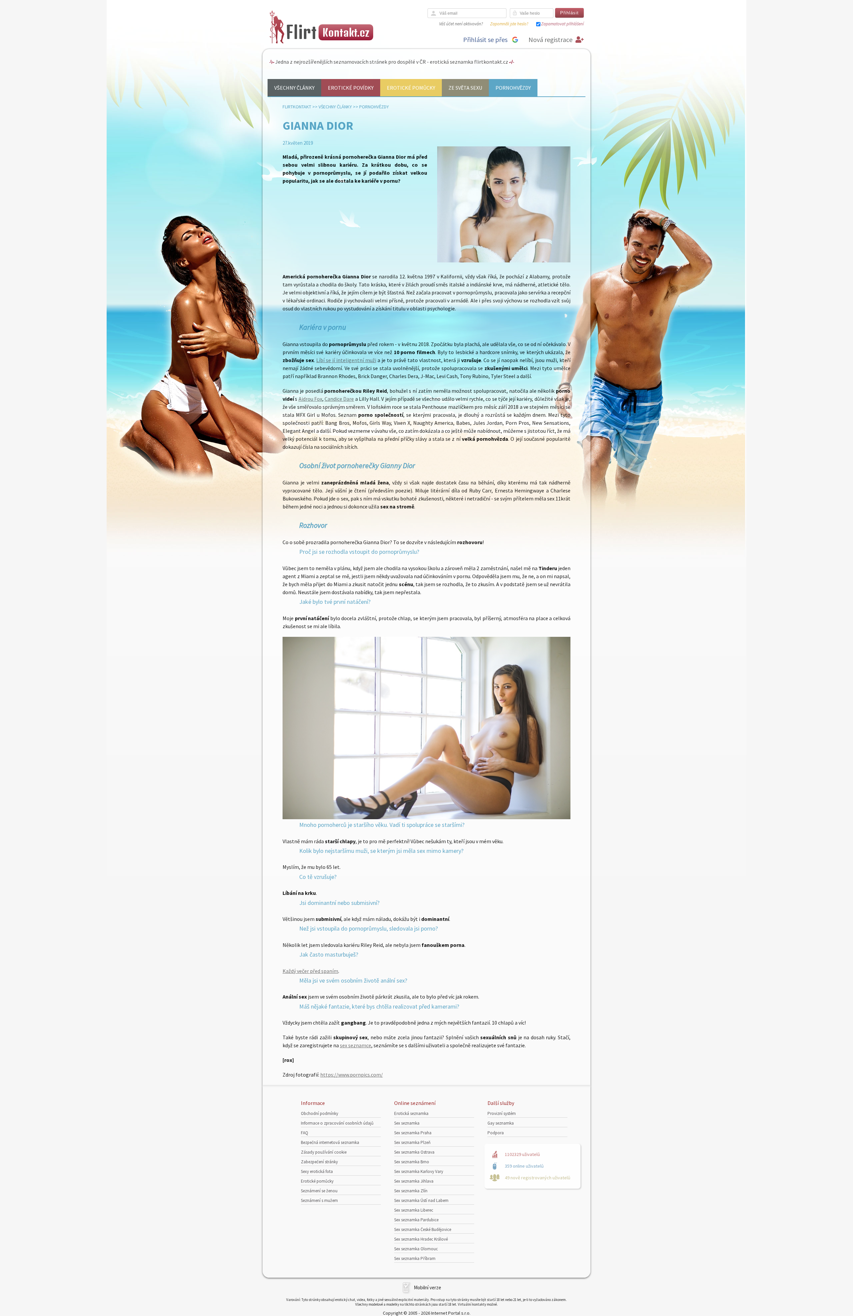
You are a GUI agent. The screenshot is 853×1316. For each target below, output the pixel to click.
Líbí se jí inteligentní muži (346, 360)
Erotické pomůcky (411, 87)
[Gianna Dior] (503, 260)
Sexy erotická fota (317, 1171)
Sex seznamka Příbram (414, 1258)
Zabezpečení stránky (319, 1162)
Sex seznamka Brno (411, 1162)
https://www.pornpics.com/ (351, 1074)
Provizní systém (501, 1113)
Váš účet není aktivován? (461, 24)
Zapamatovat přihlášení (562, 24)
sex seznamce (355, 1045)
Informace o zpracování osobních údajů (337, 1123)
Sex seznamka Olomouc (416, 1249)
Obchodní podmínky (319, 1113)
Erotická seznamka (411, 1113)
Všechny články (294, 87)
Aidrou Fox (310, 398)
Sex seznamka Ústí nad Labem (421, 1200)
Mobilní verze (427, 1287)
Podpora (495, 1133)
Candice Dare (339, 398)
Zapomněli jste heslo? (509, 24)
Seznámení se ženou (319, 1191)
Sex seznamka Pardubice (416, 1220)
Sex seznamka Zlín (410, 1191)
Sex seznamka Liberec (413, 1210)
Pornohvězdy (513, 87)
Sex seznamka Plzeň (412, 1142)
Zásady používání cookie (324, 1152)
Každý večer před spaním (310, 971)
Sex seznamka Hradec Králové (421, 1239)
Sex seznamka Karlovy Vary (418, 1171)
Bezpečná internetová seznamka (330, 1142)
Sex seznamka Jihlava (413, 1181)
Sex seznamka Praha (412, 1133)
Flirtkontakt (297, 107)
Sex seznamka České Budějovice (422, 1229)
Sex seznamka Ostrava (414, 1152)
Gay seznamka (500, 1123)
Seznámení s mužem (319, 1200)
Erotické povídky (351, 87)
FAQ (304, 1133)
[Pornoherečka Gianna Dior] (426, 817)
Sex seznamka (407, 1123)
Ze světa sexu (465, 87)
